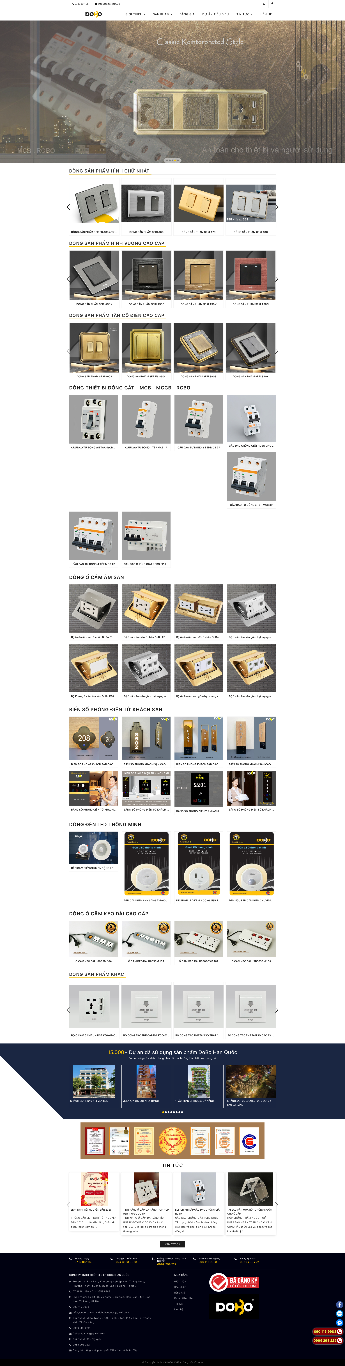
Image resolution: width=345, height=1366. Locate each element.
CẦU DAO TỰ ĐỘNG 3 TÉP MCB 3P (251, 504)
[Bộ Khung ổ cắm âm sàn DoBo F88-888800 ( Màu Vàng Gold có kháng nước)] (93, 668)
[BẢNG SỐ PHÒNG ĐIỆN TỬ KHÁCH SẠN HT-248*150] (93, 788)
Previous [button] (68, 207)
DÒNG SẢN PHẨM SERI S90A (94, 376)
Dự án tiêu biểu (215, 14)
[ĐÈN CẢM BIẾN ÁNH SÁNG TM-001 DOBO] (146, 864)
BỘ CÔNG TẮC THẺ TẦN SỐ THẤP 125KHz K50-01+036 (209, 1035)
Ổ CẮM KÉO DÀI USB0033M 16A (251, 961)
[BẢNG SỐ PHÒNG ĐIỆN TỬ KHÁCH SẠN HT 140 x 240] (198, 789)
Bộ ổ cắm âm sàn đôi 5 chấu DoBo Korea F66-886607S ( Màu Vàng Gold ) (222, 637)
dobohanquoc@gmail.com (113, 1312)
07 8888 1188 (83, 1262)
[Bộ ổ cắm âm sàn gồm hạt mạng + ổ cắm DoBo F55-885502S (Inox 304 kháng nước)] (251, 608)
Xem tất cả (172, 1244)
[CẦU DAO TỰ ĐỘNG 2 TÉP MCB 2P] (198, 419)
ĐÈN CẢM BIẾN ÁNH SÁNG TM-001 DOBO (149, 900)
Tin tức (243, 14)
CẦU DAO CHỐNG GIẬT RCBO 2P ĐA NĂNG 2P (257, 445)
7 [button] (179, 1112)
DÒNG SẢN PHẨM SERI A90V (199, 304)
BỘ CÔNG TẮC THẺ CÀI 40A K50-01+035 (148, 1035)
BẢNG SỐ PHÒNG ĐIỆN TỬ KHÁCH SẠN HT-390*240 (261, 809)
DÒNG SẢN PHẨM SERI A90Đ (146, 304)
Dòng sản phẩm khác (96, 974)
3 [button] (172, 160)
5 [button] (178, 160)
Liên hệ (266, 14)
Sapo (200, 1362)
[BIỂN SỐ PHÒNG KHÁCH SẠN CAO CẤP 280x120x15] (146, 738)
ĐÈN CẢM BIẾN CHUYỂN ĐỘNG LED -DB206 (98, 868)
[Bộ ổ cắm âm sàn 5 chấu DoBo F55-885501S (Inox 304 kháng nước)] (93, 608)
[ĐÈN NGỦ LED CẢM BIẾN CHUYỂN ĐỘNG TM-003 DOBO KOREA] (251, 864)
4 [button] (175, 160)
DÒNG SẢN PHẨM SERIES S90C (146, 376)
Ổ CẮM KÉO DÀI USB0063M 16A (199, 961)
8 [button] (182, 1112)
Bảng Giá (187, 14)
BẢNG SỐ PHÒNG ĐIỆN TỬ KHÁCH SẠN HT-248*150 (103, 809)
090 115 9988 (208, 1262)
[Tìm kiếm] (264, 4)
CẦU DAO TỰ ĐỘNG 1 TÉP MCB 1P (146, 447)
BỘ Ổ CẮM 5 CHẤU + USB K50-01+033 (95, 1035)
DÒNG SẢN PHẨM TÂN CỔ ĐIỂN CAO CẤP (116, 315)
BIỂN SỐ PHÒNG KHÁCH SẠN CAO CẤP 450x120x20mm (210, 764)
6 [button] (177, 1112)
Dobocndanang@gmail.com (89, 1333)
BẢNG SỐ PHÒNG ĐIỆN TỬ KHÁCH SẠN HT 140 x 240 (209, 811)
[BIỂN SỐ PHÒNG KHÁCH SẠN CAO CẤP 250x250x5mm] (93, 738)
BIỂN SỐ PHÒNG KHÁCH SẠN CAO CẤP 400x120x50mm (263, 764)
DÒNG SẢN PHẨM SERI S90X (251, 376)
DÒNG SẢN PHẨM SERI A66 (146, 231)
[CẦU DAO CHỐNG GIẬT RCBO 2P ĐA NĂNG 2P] (251, 418)
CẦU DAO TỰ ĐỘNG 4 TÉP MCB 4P (93, 564)
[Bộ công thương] (234, 1282)
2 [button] (170, 160)
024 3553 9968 (126, 1262)
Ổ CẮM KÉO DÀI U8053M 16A (146, 961)
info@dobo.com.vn (109, 3)
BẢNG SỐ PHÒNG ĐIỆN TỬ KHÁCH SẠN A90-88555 (155, 809)
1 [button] (167, 160)
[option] (94, 207)
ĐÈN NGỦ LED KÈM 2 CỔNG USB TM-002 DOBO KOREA (210, 900)
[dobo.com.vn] (93, 14)
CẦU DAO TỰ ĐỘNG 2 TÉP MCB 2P (199, 447)
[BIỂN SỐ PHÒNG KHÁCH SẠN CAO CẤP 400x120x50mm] (251, 738)
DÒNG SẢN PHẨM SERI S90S (198, 376)
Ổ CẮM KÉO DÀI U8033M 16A (93, 961)
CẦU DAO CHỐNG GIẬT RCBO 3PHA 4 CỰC (150, 564)
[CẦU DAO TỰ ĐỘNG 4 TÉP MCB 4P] (93, 536)
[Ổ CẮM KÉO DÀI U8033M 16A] (93, 939)
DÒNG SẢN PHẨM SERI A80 (251, 231)
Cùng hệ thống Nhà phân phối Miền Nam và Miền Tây (105, 1350)
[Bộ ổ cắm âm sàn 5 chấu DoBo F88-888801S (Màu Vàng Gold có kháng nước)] (146, 608)
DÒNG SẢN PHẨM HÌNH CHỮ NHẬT (109, 171)
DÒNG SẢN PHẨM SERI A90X (94, 304)
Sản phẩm (161, 14)
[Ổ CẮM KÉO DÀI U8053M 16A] (146, 939)
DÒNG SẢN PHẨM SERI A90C (251, 304)
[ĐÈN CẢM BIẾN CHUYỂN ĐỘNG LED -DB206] (93, 848)
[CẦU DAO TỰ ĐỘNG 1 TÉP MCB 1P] (146, 419)
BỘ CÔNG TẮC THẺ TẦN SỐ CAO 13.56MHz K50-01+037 (262, 1035)
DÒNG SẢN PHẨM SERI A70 (199, 231)
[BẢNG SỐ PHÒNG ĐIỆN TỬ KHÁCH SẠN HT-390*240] (251, 788)
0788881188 (82, 3)
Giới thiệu (134, 14)
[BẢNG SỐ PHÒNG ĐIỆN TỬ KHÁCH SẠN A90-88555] (146, 788)
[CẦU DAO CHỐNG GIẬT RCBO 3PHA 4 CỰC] (146, 536)
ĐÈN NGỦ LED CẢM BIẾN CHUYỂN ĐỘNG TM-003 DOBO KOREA (268, 900)
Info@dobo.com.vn (84, 1312)
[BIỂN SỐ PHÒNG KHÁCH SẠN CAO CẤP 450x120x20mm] (198, 738)
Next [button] (276, 207)
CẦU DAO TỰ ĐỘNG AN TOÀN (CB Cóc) (95, 447)
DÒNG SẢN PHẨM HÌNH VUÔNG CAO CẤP (116, 243)
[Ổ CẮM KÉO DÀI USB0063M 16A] (198, 939)
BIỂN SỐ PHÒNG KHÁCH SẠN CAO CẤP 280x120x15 (156, 764)
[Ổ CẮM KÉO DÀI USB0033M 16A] (251, 939)
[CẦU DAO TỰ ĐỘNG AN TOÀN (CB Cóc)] (93, 419)
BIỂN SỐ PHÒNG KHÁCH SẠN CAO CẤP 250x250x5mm (105, 764)
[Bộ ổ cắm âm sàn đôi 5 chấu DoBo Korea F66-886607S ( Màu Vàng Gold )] (198, 608)
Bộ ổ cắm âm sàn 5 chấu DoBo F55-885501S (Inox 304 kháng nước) (114, 637)
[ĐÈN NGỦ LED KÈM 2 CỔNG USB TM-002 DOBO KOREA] (198, 864)
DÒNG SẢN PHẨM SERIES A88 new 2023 (96, 231)
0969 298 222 (166, 1264)
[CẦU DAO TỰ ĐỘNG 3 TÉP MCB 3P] (251, 476)
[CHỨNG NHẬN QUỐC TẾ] (172, 1140)
